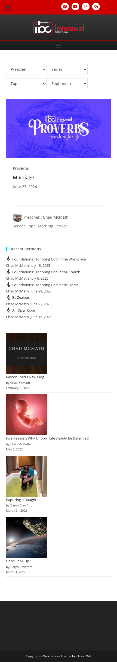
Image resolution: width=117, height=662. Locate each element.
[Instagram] (86, 6)
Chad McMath (56, 217)
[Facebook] (65, 6)
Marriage (23, 177)
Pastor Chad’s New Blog (25, 376)
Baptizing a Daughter (23, 499)
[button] (7, 7)
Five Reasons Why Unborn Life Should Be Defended (47, 438)
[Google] (96, 6)
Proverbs (21, 168)
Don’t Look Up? (18, 560)
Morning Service (52, 226)
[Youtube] (75, 6)
